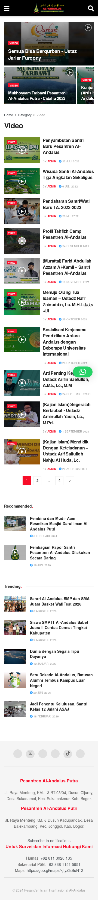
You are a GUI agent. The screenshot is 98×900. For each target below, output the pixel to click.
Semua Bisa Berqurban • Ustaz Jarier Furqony (42, 54)
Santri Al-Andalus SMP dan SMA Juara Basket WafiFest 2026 (60, 601)
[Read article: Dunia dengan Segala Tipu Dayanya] (15, 656)
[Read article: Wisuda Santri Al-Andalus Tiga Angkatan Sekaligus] (22, 181)
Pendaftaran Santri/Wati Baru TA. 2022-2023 (66, 204)
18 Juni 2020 (42, 565)
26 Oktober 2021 (74, 363)
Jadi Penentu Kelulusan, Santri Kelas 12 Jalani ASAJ (58, 706)
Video (14, 43)
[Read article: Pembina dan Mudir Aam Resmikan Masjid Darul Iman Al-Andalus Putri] (15, 523)
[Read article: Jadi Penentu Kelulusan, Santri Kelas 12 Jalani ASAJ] (15, 709)
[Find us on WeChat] (80, 753)
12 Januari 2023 (45, 664)
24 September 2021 (76, 394)
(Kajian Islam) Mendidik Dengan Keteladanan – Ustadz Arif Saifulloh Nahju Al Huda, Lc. (65, 451)
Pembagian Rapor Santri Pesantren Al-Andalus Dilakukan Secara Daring (60, 552)
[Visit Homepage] (48, 8)
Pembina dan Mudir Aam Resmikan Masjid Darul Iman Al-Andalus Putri (59, 523)
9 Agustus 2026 (45, 640)
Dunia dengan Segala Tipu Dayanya (54, 653)
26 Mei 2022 (70, 216)
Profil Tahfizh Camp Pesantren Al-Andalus (65, 234)
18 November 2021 (76, 282)
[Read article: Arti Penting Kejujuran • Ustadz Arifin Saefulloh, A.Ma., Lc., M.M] (22, 383)
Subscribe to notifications (49, 840)
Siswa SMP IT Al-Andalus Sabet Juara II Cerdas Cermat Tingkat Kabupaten (59, 627)
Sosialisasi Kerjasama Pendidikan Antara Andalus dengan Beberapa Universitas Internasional (64, 341)
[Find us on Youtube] (42, 753)
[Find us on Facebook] (17, 753)
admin (51, 161)
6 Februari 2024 (45, 536)
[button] (83, 371)
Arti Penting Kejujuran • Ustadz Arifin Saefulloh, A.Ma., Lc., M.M (66, 379)
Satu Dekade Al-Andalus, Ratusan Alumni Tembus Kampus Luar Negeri (61, 680)
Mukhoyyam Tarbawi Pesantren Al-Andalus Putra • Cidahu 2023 (37, 95)
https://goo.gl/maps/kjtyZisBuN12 (55, 870)
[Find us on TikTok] (67, 754)
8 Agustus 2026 (45, 611)
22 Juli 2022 (70, 161)
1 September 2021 (75, 431)
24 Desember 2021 (75, 246)
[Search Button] (91, 8)
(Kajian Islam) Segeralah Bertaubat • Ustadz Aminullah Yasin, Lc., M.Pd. (66, 413)
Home (8, 114)
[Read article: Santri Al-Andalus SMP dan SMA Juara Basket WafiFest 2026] (15, 604)
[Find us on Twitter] (30, 754)
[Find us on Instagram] (55, 753)
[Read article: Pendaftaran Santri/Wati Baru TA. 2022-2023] (22, 211)
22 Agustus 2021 (74, 469)
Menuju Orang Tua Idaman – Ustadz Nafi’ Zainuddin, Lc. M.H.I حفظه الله (68, 301)
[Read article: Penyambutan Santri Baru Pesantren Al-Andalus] (22, 150)
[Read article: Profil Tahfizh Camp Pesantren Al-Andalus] (22, 241)
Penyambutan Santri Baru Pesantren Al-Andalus (63, 146)
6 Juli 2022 (70, 186)
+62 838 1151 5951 (64, 864)
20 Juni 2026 (42, 693)
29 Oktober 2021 (74, 319)
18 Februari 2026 (46, 716)
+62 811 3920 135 (56, 858)
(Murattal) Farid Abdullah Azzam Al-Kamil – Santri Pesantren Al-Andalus (67, 267)
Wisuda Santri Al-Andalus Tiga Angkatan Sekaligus (68, 174)
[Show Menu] (6, 8)
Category (25, 114)
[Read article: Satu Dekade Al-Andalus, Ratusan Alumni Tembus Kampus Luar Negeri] (15, 680)
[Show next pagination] (70, 480)
